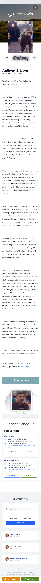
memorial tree (26, 363)
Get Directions (12, 451)
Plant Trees (29, 451)
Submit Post (20, 523)
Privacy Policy (15, 574)
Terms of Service (26, 574)
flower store (25, 366)
